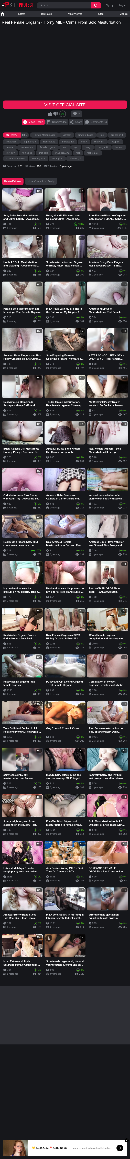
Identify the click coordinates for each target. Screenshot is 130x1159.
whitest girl (75, 158)
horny (88, 147)
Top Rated (46, 13)
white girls (57, 158)
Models (124, 13)
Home (2, 13)
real (78, 153)
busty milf (99, 141)
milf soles (27, 153)
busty (84, 141)
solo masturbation (15, 158)
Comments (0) (99, 121)
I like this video (50, 114)
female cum (27, 147)
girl (76, 147)
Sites (101, 13)
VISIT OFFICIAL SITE (65, 104)
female (9, 147)
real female (93, 153)
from (65, 147)
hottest (119, 147)
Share (78, 121)
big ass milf (117, 135)
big (102, 135)
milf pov (10, 153)
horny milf (103, 147)
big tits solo (30, 141)
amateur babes (85, 135)
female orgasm (47, 147)
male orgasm (62, 153)
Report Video (59, 121)
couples (116, 141)
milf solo (43, 153)
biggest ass (49, 141)
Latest (21, 13)
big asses (11, 141)
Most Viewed (75, 13)
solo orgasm (38, 158)
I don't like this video (55, 114)
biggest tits (68, 141)
